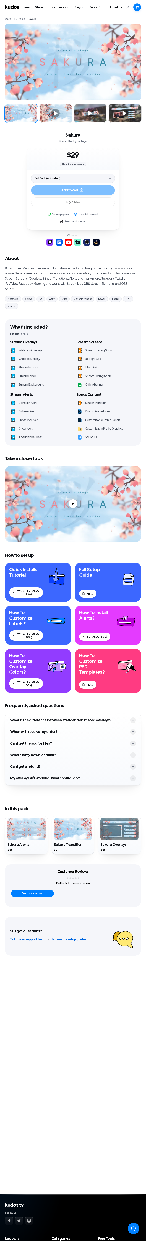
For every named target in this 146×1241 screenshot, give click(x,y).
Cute (64, 299)
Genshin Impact (83, 299)
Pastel (115, 299)
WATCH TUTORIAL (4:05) (28, 635)
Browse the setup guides (68, 939)
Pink (128, 299)
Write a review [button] (32, 893)
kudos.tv (14, 1205)
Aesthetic (13, 299)
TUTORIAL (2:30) (97, 636)
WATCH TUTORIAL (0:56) (28, 683)
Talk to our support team (27, 939)
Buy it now (73, 202)
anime (28, 299)
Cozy (52, 299)
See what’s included (75, 221)
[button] (137, 7)
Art (40, 299)
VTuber (11, 306)
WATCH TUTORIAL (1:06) (28, 592)
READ (90, 593)
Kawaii (101, 299)
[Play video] (73, 504)
